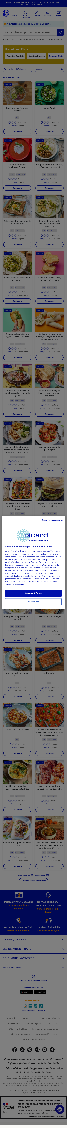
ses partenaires (40, 551)
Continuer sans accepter (52, 520)
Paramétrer (33, 602)
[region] (33, 562)
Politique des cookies (15, 584)
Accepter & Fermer (33, 593)
